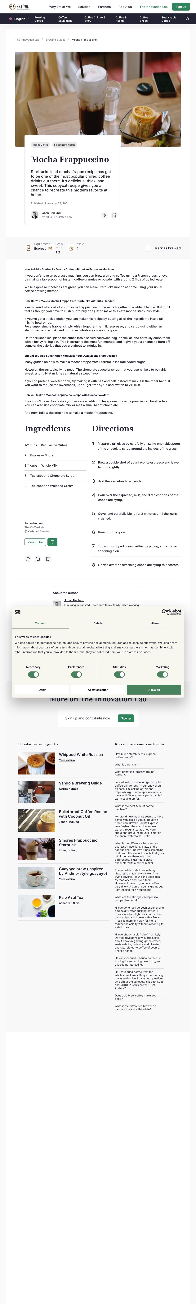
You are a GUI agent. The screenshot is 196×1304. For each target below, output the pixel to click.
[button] (28, 19)
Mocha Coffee (40, 144)
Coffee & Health (121, 19)
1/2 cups (31, 445)
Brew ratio (59, 246)
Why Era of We (60, 7)
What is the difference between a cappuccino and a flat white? (135, 1007)
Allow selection (98, 689)
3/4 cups (31, 465)
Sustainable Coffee (169, 19)
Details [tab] (98, 623)
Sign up (181, 7)
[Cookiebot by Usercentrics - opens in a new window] (164, 612)
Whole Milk (49, 465)
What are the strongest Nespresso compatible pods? (136, 898)
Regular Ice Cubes (54, 445)
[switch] (76, 674)
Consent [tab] (40, 623)
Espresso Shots (41, 455)
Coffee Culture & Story (95, 19)
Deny (42, 689)
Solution (84, 7)
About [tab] (155, 623)
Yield (80, 244)
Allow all (154, 689)
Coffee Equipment (65, 19)
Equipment (42, 244)
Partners (104, 7)
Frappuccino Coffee (64, 144)
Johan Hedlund (74, 600)
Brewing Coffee (39, 19)
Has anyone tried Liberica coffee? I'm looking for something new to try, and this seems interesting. (138, 961)
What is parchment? (127, 764)
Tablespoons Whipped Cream (52, 486)
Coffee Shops (144, 19)
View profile (35, 542)
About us (125, 7)
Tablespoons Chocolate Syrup (52, 476)
